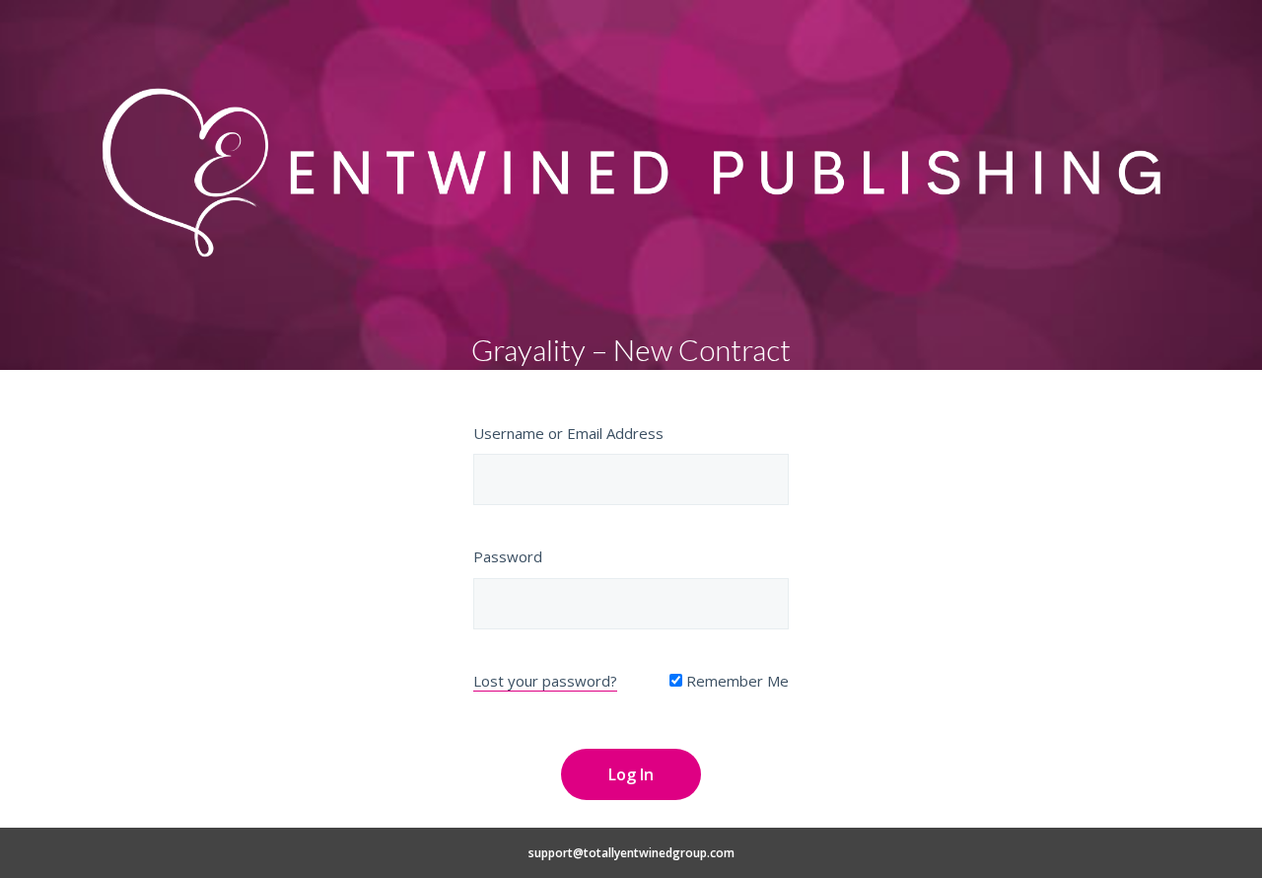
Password (507, 556)
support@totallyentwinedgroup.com (631, 852)
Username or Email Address (568, 433)
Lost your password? (545, 681)
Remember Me (735, 681)
